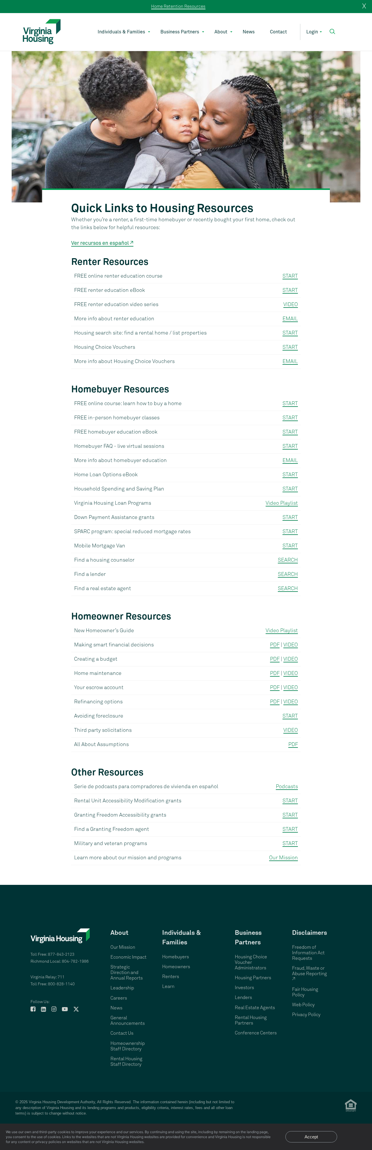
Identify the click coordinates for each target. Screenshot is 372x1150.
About (220, 32)
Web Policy (303, 1004)
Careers (118, 998)
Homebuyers (175, 957)
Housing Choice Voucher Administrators (251, 962)
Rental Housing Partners (251, 1020)
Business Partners (179, 32)
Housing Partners (253, 977)
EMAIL (290, 318)
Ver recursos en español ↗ (102, 243)
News (249, 32)
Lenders (243, 997)
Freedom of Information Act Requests (308, 953)
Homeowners (176, 966)
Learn (168, 986)
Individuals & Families (121, 32)
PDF (275, 645)
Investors (244, 987)
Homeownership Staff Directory (127, 1046)
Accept (311, 1136)
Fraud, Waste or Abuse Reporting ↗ (309, 974)
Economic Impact (128, 957)
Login (312, 32)
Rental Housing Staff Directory (126, 1061)
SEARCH (288, 560)
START (290, 276)
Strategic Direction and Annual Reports (126, 972)
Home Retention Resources (178, 6)
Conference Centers (256, 1033)
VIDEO (290, 304)
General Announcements (127, 1021)
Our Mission (283, 857)
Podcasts (287, 786)
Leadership (122, 988)
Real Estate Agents (255, 1007)
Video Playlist (282, 503)
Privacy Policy (306, 1014)
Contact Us (121, 1033)
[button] (332, 31)
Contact (278, 32)
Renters (170, 976)
